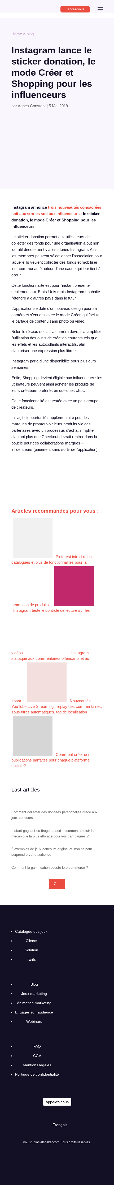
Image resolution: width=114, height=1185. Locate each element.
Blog (34, 984)
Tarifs (31, 959)
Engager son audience (34, 1012)
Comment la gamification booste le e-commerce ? (49, 868)
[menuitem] (58, 1125)
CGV (37, 1056)
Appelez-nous (57, 1102)
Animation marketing (34, 1003)
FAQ (37, 1046)
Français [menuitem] (60, 1125)
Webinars (34, 1021)
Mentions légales (37, 1065)
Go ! (57, 884)
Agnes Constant (32, 106)
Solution (31, 950)
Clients (31, 941)
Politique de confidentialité (37, 1074)
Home (16, 34)
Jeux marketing (34, 993)
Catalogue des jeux (31, 931)
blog (30, 34)
